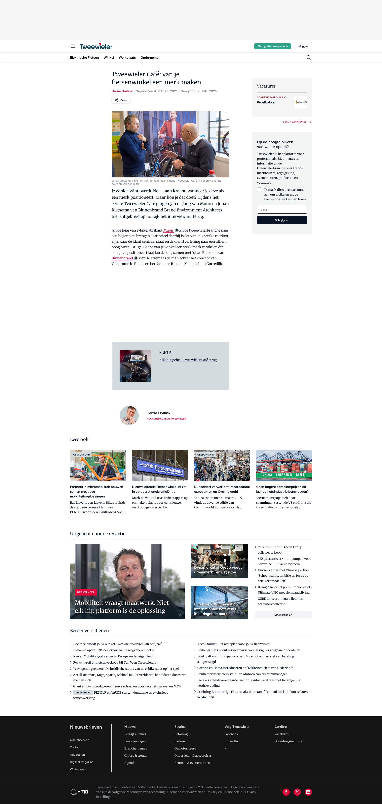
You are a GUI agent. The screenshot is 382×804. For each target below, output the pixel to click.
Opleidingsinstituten (289, 741)
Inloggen (303, 46)
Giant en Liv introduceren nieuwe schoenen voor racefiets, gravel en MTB (127, 686)
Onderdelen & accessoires (192, 755)
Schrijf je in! (282, 220)
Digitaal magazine (81, 762)
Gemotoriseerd (185, 748)
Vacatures (281, 734)
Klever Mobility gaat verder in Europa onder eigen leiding (115, 656)
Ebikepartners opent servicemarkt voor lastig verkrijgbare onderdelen (248, 650)
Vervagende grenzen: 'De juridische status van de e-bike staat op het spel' (126, 669)
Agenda (129, 763)
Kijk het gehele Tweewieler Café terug (188, 360)
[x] (297, 792)
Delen (124, 100)
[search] (309, 57)
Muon (168, 230)
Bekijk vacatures (294, 121)
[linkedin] (308, 792)
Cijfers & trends (135, 755)
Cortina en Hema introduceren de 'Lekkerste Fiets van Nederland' (245, 668)
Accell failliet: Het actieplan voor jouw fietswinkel (233, 644)
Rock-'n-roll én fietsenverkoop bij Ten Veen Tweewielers (114, 662)
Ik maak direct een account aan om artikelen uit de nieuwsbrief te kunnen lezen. (285, 194)
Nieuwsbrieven (86, 727)
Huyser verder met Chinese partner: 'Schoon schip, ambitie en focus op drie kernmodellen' (284, 575)
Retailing (181, 734)
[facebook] (286, 792)
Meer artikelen (283, 614)
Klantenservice (79, 740)
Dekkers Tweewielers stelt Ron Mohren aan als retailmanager (242, 674)
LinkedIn (231, 741)
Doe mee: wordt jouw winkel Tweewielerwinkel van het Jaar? (117, 644)
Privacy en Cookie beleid (224, 792)
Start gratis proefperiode (272, 46)
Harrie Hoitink (122, 91)
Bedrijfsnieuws (135, 734)
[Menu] (73, 46)
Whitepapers (78, 769)
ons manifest (177, 787)
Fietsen (179, 741)
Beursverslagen (135, 741)
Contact (75, 747)
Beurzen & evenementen (192, 763)
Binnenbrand (122, 258)
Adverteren (77, 754)
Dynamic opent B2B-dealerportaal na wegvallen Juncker (114, 650)
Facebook (231, 734)
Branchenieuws (135, 748)
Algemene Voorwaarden (183, 792)
